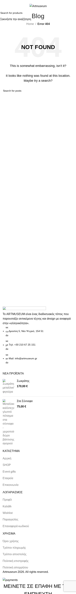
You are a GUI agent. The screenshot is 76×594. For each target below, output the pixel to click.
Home (30, 23)
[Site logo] (38, 5)
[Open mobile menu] (4, 6)
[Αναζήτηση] (65, 6)
